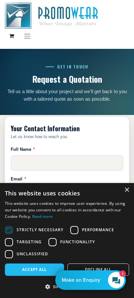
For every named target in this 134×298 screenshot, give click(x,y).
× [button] (126, 190)
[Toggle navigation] (27, 36)
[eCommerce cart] (11, 35)
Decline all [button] (98, 269)
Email (18, 179)
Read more (42, 216)
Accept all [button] (34, 269)
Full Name (23, 149)
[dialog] (67, 240)
